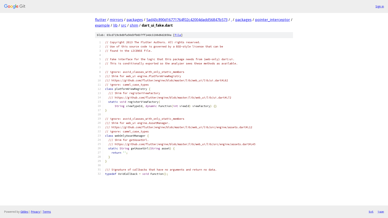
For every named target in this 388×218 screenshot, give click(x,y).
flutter (100, 19)
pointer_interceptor (272, 19)
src (123, 25)
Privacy (35, 212)
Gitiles (24, 212)
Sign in (379, 6)
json (380, 211)
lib (115, 25)
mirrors (116, 19)
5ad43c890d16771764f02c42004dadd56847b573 (187, 19)
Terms (46, 212)
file (178, 35)
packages (135, 19)
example (102, 25)
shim (134, 25)
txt (371, 211)
